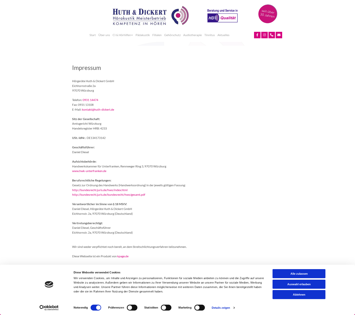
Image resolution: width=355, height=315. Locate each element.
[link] (122, 35)
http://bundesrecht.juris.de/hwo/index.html (100, 190)
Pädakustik (143, 34)
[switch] (132, 308)
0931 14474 (90, 100)
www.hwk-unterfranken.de (89, 171)
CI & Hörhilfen (122, 34)
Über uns (104, 34)
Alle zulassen (299, 273)
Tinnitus (209, 34)
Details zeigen (221, 307)
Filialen (157, 34)
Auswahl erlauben (299, 284)
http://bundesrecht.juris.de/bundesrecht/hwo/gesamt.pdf (108, 194)
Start (92, 34)
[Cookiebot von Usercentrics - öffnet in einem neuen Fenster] (49, 308)
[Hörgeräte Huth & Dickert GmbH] (150, 16)
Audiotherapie (192, 34)
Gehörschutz (172, 34)
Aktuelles (223, 34)
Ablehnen (299, 294)
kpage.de (123, 256)
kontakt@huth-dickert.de (98, 109)
